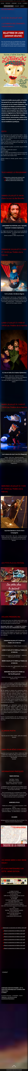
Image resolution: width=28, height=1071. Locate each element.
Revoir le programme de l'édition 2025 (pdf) (14, 930)
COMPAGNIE (14, 3)
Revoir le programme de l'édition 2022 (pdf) (14, 939)
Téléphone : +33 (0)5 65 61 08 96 (9, 997)
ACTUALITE (17, 6)
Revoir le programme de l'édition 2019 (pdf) (14, 948)
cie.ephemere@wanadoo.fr (7, 998)
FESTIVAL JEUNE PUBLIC (8, 6)
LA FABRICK (25, 3)
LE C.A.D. (19, 3)
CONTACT (22, 6)
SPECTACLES (8, 3)
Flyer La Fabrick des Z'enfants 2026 (14, 178)
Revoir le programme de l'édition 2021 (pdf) (14, 942)
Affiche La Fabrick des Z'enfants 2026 (14, 180)
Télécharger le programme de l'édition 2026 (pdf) (14, 927)
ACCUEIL (2, 3)
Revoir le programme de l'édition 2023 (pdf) (14, 936)
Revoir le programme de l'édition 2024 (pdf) (14, 933)
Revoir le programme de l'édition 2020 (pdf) (14, 945)
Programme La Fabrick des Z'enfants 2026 (15, 177)
